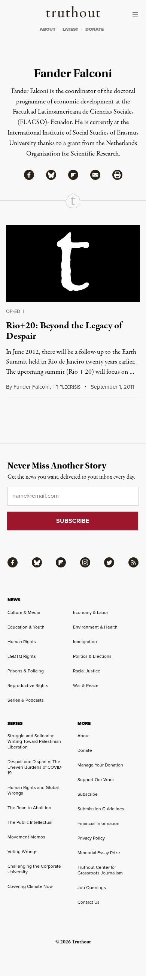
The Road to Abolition (29, 807)
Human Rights (21, 641)
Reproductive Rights (27, 685)
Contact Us (88, 902)
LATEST (70, 29)
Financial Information (98, 823)
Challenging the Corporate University (34, 869)
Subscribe (87, 794)
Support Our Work (95, 779)
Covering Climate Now (30, 886)
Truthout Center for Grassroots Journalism (100, 870)
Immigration (85, 641)
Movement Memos (26, 837)
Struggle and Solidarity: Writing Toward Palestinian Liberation (34, 741)
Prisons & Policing (25, 671)
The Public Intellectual (29, 822)
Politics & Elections (92, 656)
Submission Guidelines (100, 808)
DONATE (94, 29)
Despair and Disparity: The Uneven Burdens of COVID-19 (35, 767)
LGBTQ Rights (21, 656)
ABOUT (47, 29)
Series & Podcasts (25, 700)
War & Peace (85, 685)
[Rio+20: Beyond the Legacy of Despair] (73, 263)
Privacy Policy (91, 838)
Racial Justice (86, 671)
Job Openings (91, 887)
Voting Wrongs (22, 851)
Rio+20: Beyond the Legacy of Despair (64, 331)
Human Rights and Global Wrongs (33, 790)
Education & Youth (26, 627)
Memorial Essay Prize (98, 852)
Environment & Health (95, 627)
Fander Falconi (31, 387)
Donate (84, 750)
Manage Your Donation (100, 765)
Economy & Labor (90, 612)
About (83, 735)
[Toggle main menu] (137, 14)
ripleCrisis (66, 387)
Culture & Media (23, 612)
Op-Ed (13, 311)
